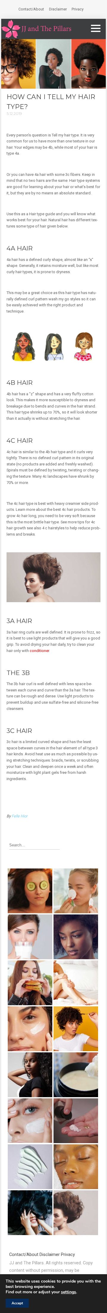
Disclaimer (58, 9)
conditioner (39, 650)
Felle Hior (19, 816)
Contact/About (31, 9)
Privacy (78, 9)
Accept (17, 1303)
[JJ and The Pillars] (36, 29)
